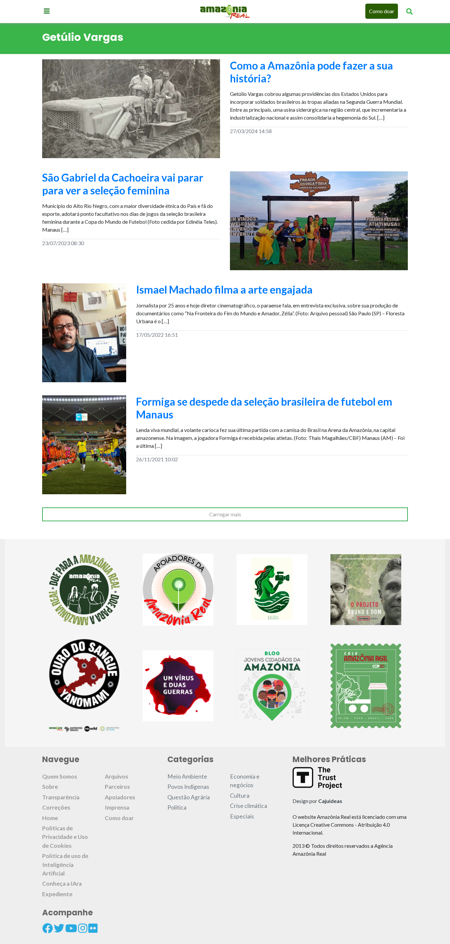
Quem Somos (59, 776)
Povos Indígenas (188, 786)
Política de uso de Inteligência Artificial (65, 864)
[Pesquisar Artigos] (409, 11)
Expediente (57, 894)
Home (50, 818)
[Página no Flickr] (93, 928)
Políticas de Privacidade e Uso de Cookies (65, 837)
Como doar (381, 11)
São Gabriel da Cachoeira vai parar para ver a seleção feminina (122, 183)
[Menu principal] (46, 11)
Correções (56, 807)
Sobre (50, 786)
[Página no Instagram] (82, 928)
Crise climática (248, 805)
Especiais (242, 816)
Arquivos (116, 776)
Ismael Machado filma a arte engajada (224, 289)
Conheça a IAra (62, 883)
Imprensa (117, 807)
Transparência (60, 797)
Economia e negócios (245, 780)
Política (176, 807)
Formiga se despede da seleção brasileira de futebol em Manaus (264, 407)
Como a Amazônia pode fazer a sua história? (311, 71)
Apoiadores (120, 797)
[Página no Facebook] (47, 928)
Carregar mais (225, 514)
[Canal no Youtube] (71, 928)
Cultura (239, 795)
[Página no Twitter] (59, 928)
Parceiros (117, 786)
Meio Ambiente (187, 776)
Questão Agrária (188, 797)
